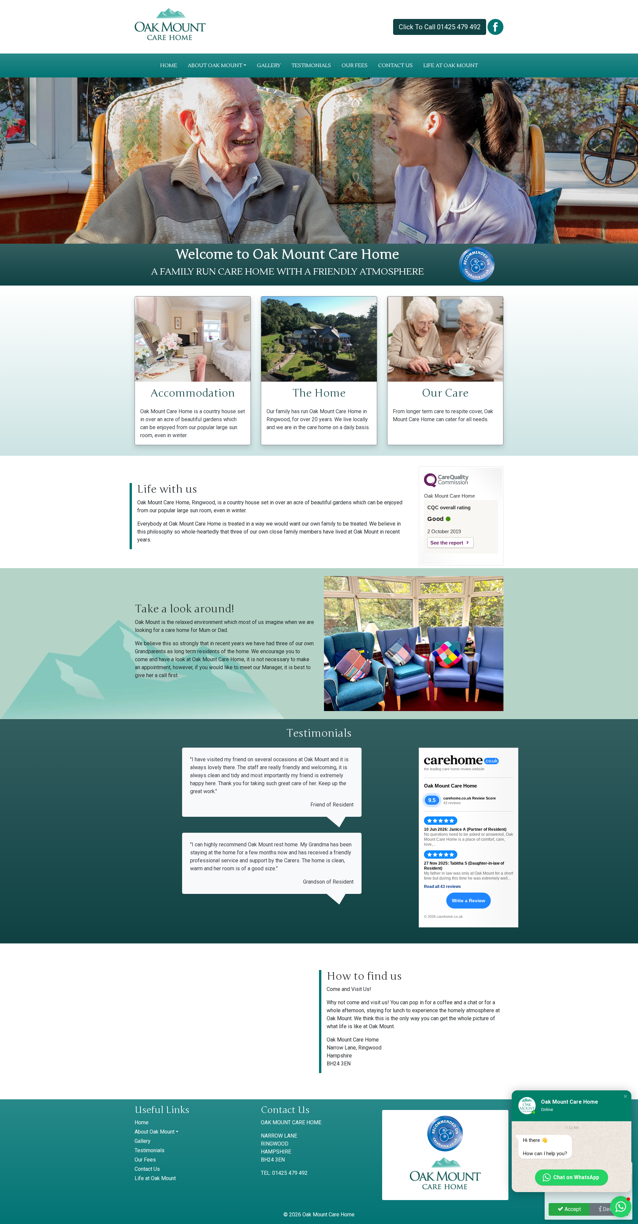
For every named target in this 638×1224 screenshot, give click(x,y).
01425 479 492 (290, 1173)
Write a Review (468, 900)
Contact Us (395, 65)
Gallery (269, 65)
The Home (319, 393)
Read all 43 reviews (442, 886)
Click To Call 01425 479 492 (439, 27)
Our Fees (355, 65)
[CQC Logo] (446, 485)
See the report (446, 543)
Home (168, 65)
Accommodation (193, 393)
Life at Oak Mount (450, 65)
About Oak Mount (215, 65)
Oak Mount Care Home (450, 786)
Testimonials (311, 65)
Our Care (445, 393)
